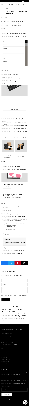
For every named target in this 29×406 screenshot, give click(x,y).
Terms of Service (15, 275)
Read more (3, 320)
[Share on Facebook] (4, 263)
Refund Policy (4, 357)
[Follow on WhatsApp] (14, 399)
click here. (4, 17)
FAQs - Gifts (4, 363)
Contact (3, 350)
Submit (6, 299)
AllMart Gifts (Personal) (7, 342)
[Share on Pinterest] (18, 263)
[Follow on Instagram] (2, 399)
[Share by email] (24, 263)
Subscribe (7, 394)
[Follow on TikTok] (6, 399)
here (23, 1)
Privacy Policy (5, 275)
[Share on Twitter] (11, 263)
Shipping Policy (5, 352)
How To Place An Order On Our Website (10, 374)
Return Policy (4, 355)
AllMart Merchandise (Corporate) (9, 344)
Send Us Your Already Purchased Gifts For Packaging (14, 372)
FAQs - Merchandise (6, 366)
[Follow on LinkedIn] (10, 399)
